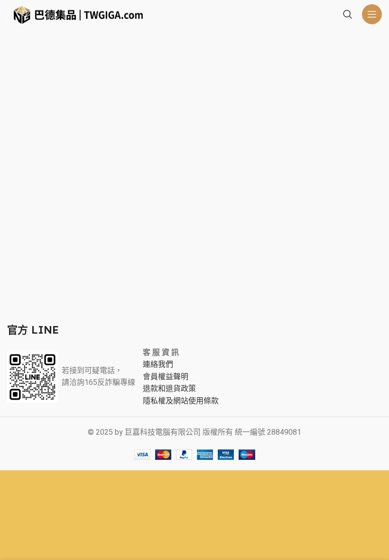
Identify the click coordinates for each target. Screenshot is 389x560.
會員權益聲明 (165, 377)
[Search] (347, 14)
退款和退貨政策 (169, 388)
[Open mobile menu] (372, 14)
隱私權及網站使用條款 (181, 401)
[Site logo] (78, 13)
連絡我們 (158, 364)
